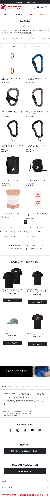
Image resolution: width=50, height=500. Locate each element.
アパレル (4, 39)
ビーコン (38, 232)
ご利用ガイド (6, 411)
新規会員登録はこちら (25, 471)
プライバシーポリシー (28, 411)
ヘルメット (11, 227)
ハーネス (22, 227)
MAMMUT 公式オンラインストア (11, 386)
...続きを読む (27, 33)
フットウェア (32, 249)
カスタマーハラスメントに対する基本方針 (18, 413)
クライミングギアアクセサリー (21, 232)
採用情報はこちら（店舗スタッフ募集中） (25, 451)
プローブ (12, 236)
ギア (40, 249)
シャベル (3, 236)
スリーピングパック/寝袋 (27, 236)
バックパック (32, 39)
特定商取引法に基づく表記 (12, 415)
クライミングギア (34, 227)
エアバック (3, 232)
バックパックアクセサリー (16, 249)
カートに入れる (12, 300)
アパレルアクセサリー (18, 39)
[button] (12, 46)
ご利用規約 (16, 411)
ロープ (2, 227)
